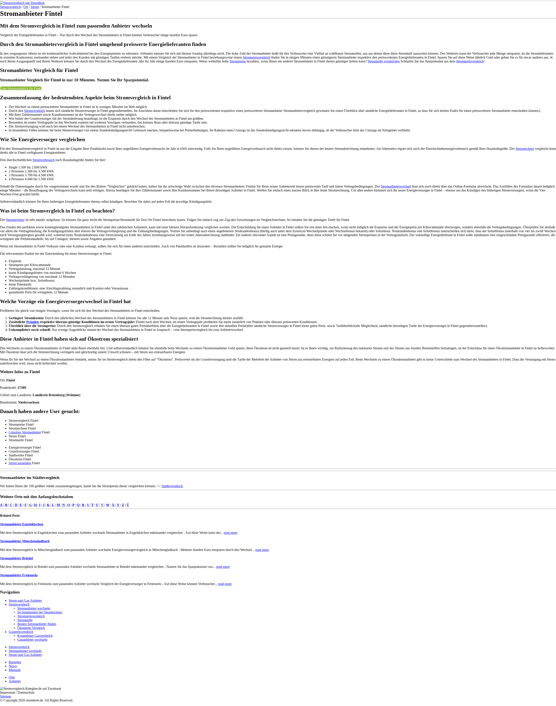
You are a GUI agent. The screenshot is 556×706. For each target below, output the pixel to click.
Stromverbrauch (44, 160)
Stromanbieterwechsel (396, 186)
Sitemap (5, 696)
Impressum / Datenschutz (17, 692)
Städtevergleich (172, 486)
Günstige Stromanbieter (25, 432)
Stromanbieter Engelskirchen (21, 524)
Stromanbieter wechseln (33, 608)
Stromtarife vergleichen (384, 61)
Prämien (32, 322)
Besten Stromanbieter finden (36, 624)
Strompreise (238, 61)
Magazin (15, 670)
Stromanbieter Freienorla (19, 575)
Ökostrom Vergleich (31, 628)
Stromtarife (25, 620)
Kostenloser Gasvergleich (35, 635)
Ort (25, 7)
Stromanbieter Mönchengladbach (25, 541)
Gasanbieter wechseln (32, 639)
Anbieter (15, 681)
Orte (12, 677)
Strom (35, 7)
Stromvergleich (10, 7)
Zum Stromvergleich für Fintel (21, 88)
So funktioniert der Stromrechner (39, 612)
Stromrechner (525, 148)
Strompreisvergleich (256, 57)
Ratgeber (15, 662)
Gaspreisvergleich (21, 632)
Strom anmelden (20, 463)
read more (230, 532)
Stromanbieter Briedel (16, 558)
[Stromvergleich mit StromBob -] (22, 3)
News (13, 666)
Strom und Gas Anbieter (25, 600)
